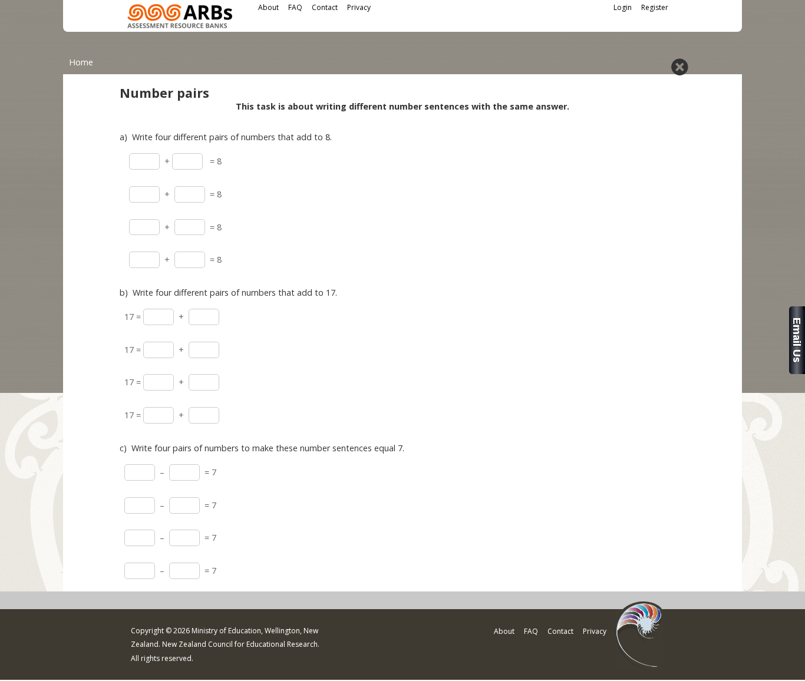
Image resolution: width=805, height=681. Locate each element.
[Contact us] (797, 370)
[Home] (179, 18)
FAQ (295, 7)
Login (622, 7)
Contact (325, 7)
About (268, 7)
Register (654, 7)
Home (81, 62)
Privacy (359, 7)
